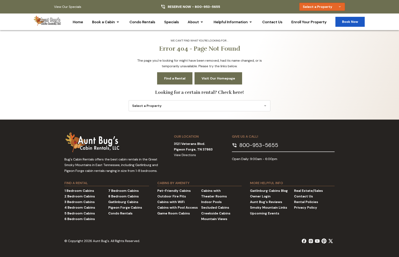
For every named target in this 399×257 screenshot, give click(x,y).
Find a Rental (174, 78)
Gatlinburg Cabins (123, 202)
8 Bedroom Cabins (123, 196)
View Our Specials (67, 7)
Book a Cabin (103, 22)
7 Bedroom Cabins (123, 190)
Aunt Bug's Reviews (266, 202)
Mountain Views (214, 219)
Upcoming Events (264, 213)
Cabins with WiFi (171, 202)
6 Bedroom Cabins (79, 219)
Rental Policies (306, 202)
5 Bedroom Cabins (79, 213)
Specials (171, 22)
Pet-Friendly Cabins (174, 190)
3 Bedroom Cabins (79, 202)
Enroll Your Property (309, 22)
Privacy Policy (305, 207)
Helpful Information (231, 22)
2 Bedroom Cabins (79, 196)
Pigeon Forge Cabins (125, 207)
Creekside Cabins (215, 213)
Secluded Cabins (215, 207)
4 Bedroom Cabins (79, 207)
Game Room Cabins (173, 213)
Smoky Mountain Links (268, 207)
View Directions (185, 155)
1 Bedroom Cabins (79, 190)
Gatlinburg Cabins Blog (269, 190)
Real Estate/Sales (308, 190)
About (193, 22)
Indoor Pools (211, 202)
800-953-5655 (207, 7)
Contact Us (272, 22)
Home (78, 22)
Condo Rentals (142, 22)
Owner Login (260, 196)
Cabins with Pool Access (177, 207)
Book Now (350, 22)
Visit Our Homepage (218, 78)
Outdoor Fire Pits (171, 196)
